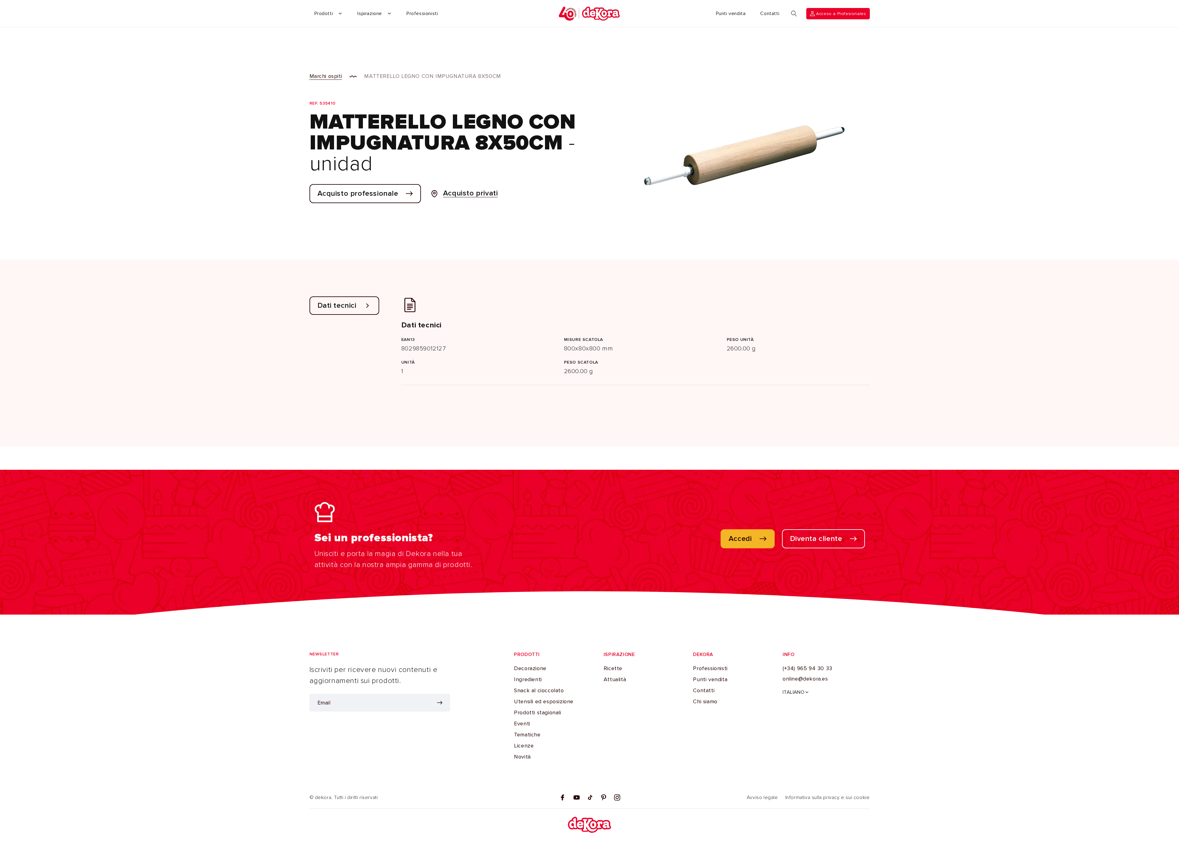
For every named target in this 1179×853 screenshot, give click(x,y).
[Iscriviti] (440, 703)
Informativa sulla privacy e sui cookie (827, 797)
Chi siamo (705, 701)
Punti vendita (710, 679)
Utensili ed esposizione (544, 701)
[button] (794, 13)
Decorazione (530, 668)
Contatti (703, 690)
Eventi (522, 723)
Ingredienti (528, 679)
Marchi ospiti (325, 76)
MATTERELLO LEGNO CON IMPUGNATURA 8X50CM (432, 76)
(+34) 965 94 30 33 (807, 668)
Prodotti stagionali (537, 712)
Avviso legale (762, 797)
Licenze (524, 745)
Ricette (613, 668)
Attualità (615, 679)
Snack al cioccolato (539, 690)
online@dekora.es (805, 678)
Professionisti (710, 668)
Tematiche (527, 734)
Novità (522, 756)
